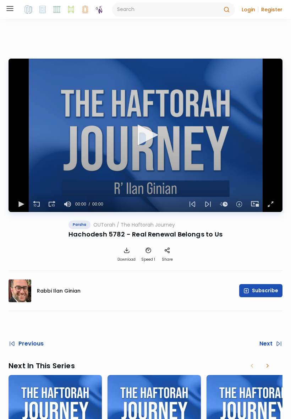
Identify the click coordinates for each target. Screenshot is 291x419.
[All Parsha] (71, 9)
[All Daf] (85, 9)
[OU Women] (99, 9)
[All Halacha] (56, 9)
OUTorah (104, 224)
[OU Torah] (28, 9)
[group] (67, 204)
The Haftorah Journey (148, 224)
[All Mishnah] (42, 9)
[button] (248, 9)
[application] (145, 135)
